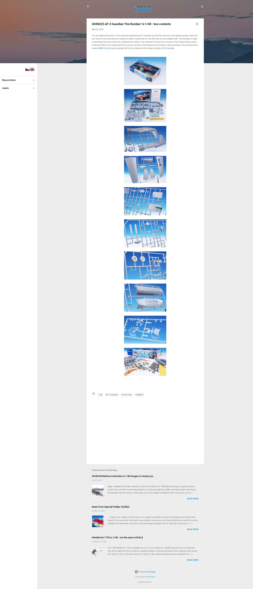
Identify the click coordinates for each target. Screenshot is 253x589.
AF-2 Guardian (112, 395)
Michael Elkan (151, 577)
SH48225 (139, 395)
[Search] (202, 7)
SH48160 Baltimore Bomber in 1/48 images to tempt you (122, 476)
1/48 (100, 395)
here (140, 45)
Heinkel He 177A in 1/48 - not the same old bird (117, 537)
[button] (197, 24)
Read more (193, 499)
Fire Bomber (126, 395)
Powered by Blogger (147, 572)
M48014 (101, 48)
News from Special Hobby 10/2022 (110, 506)
